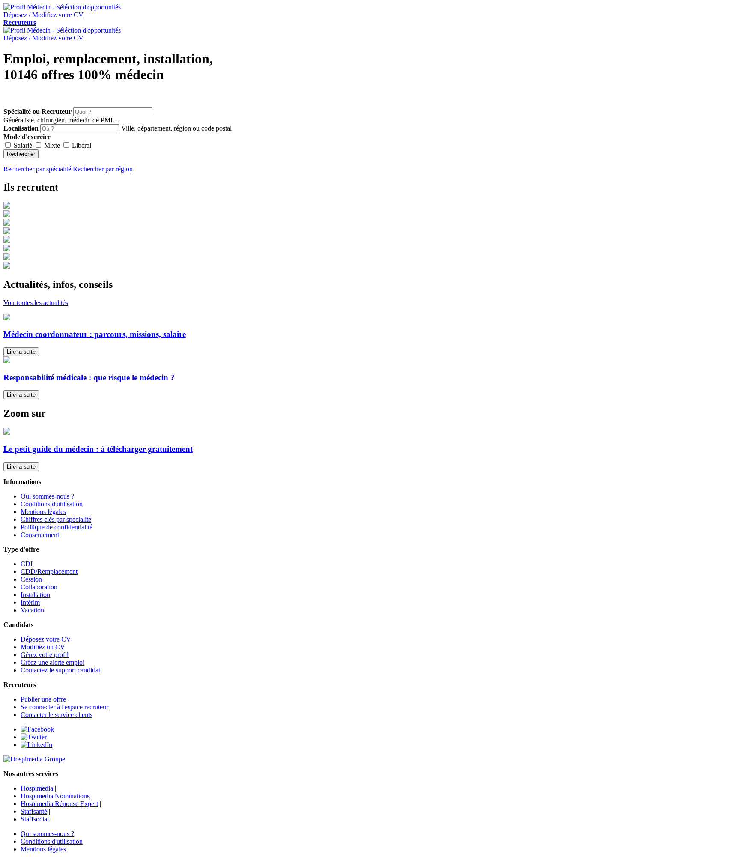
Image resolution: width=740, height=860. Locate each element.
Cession (31, 579)
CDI (27, 563)
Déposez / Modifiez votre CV (43, 38)
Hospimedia (37, 788)
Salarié (23, 145)
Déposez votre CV (46, 639)
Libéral (80, 145)
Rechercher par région (103, 169)
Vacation (32, 610)
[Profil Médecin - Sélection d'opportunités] (62, 7)
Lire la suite (21, 352)
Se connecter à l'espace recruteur (64, 707)
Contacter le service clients (56, 714)
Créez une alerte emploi (52, 662)
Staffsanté (34, 811)
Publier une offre (43, 699)
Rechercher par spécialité (38, 169)
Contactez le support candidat (60, 670)
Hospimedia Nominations (55, 796)
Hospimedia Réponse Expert (59, 803)
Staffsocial (35, 819)
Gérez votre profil (45, 654)
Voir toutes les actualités (35, 302)
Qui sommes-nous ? (47, 496)
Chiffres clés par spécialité (56, 519)
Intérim (30, 602)
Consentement (40, 534)
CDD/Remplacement (49, 571)
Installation (35, 594)
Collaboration (39, 587)
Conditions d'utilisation (52, 504)
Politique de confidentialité (56, 527)
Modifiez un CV (43, 647)
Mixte (52, 145)
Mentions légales (43, 511)
